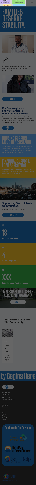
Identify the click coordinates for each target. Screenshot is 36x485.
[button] (23, 3)
